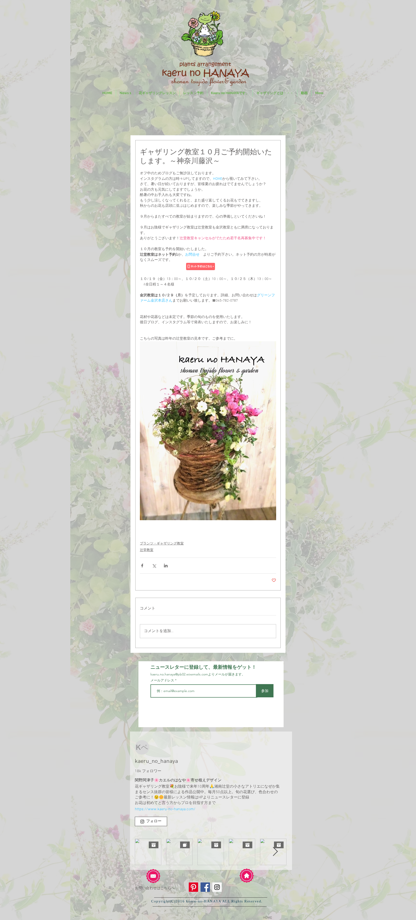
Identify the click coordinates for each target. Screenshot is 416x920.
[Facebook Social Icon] (205, 887)
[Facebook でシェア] (142, 565)
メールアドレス (162, 680)
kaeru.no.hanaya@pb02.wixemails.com (179, 674)
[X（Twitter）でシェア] (154, 565)
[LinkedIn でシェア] (165, 565)
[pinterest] (193, 887)
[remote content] (208, 267)
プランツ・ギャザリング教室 (162, 544)
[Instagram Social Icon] (217, 887)
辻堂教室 (146, 550)
